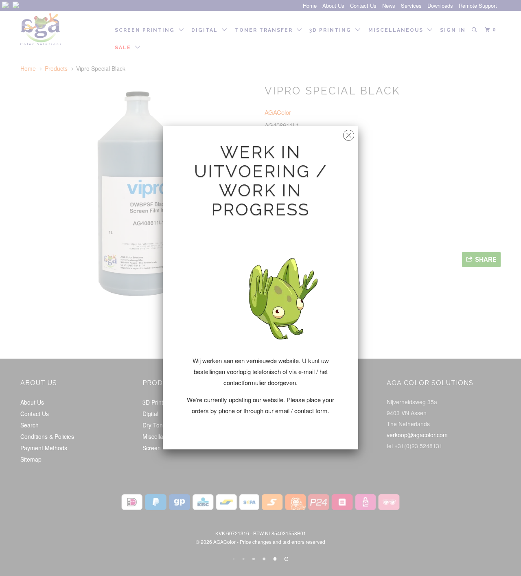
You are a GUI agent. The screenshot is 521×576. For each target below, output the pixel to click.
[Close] (348, 133)
